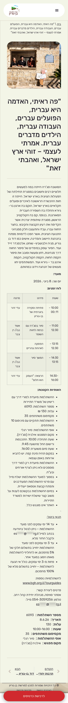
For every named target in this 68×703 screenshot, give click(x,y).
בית (59, 24)
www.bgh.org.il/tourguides (42, 583)
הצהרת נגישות (44, 690)
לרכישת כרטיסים (34, 696)
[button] (56, 10)
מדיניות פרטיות (24, 690)
